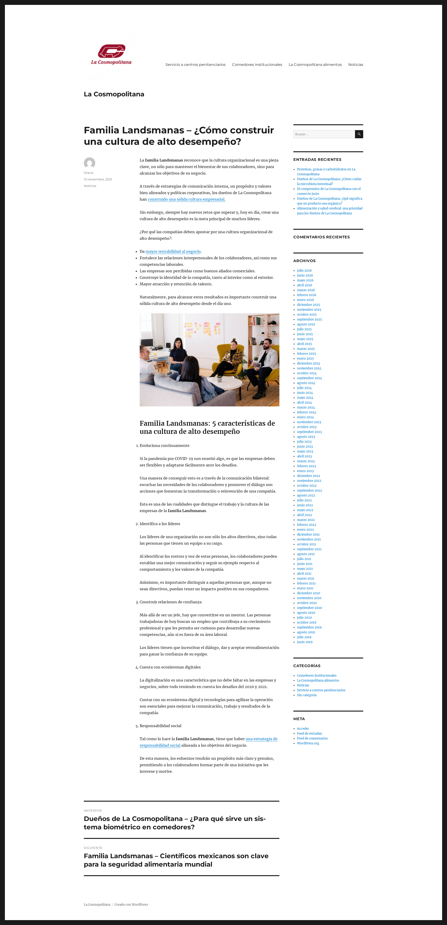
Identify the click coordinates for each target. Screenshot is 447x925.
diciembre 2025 (308, 305)
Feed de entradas (309, 734)
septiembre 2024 (309, 378)
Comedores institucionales (257, 64)
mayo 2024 (305, 398)
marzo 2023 (306, 461)
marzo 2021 (305, 579)
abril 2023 (304, 456)
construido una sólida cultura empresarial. (186, 199)
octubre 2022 (307, 486)
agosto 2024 (306, 383)
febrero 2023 (306, 466)
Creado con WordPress (131, 905)
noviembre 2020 (309, 598)
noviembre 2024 (309, 368)
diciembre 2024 (308, 363)
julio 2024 (304, 388)
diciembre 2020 (308, 593)
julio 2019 (304, 637)
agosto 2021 (306, 554)
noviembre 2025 (309, 310)
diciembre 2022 (308, 476)
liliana (88, 173)
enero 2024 (305, 417)
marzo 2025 (306, 349)
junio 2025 (305, 334)
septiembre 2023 (309, 432)
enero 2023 (305, 471)
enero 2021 (305, 588)
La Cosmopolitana (114, 94)
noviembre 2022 (309, 481)
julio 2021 (304, 559)
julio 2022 (304, 500)
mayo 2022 (305, 510)
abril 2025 (304, 344)
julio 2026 (304, 271)
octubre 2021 (306, 544)
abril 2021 (304, 574)
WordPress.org (308, 743)
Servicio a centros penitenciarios (196, 64)
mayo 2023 (305, 451)
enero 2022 (305, 530)
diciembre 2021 (308, 535)
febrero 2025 (306, 354)
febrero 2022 (306, 525)
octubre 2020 (307, 603)
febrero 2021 (306, 583)
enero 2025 (305, 359)
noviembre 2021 (309, 539)
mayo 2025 (305, 339)
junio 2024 (305, 393)
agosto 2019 (306, 632)
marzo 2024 (306, 407)
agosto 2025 (306, 324)
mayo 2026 (305, 280)
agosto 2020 (306, 613)
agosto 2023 (306, 437)
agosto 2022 (306, 495)
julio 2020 (304, 618)
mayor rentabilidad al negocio (173, 251)
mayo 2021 (305, 569)
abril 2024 (304, 403)
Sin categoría (306, 695)
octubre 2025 (307, 315)
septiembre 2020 (309, 608)
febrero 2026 (306, 295)
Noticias (355, 64)
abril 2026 (304, 285)
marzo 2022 (306, 520)
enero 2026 (305, 300)
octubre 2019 (306, 623)
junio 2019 (305, 642)
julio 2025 (304, 329)
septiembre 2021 (309, 549)
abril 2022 (304, 515)
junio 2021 (304, 564)
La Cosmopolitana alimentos (315, 64)
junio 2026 (305, 275)
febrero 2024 (306, 412)
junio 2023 (305, 447)
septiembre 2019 (309, 627)
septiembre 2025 (309, 319)
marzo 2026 (306, 290)
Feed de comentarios (312, 738)
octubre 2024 (307, 373)
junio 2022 (305, 505)
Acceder (303, 729)
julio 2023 (304, 442)
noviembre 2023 (309, 422)
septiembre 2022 (309, 491)
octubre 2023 (306, 427)
